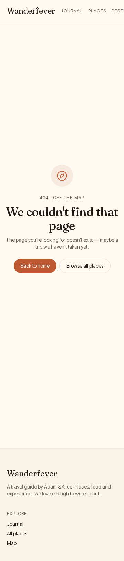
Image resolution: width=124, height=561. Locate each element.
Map (12, 543)
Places (97, 10)
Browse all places (84, 266)
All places (17, 533)
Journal (71, 10)
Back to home (35, 266)
